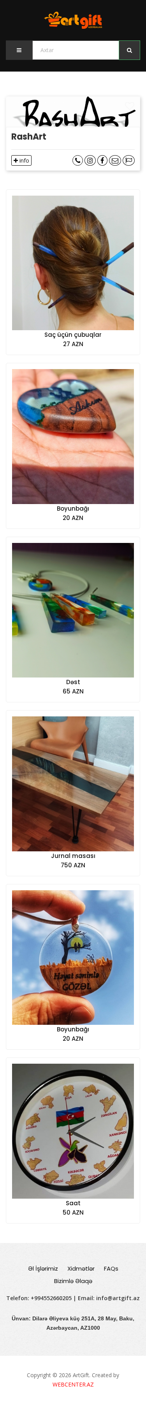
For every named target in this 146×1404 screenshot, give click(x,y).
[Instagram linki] (90, 160)
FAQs (111, 1268)
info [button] (23, 160)
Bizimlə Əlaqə (73, 1281)
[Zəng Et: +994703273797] (77, 160)
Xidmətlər (81, 1268)
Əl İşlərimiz (43, 1268)
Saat (73, 1203)
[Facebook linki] (102, 160)
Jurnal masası (73, 856)
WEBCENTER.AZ (73, 1384)
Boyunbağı (73, 508)
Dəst (73, 682)
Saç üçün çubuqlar (73, 335)
